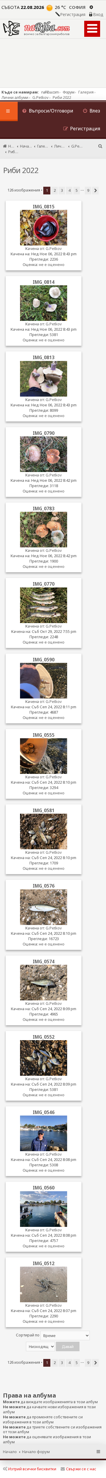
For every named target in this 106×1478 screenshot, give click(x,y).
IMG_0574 (43, 961)
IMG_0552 (43, 1037)
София (77, 7)
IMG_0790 (43, 433)
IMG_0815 (43, 207)
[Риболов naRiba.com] (36, 28)
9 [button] (88, 190)
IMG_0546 (43, 1112)
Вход (98, 14)
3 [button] (62, 190)
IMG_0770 (43, 584)
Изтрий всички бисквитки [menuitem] (32, 1468)
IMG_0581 (43, 810)
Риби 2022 (21, 170)
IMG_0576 (43, 886)
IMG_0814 (43, 282)
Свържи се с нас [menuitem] (81, 1468)
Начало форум (36, 1451)
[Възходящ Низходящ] (53, 1346)
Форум (68, 92)
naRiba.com (50, 92)
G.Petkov (54, 248)
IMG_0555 (43, 735)
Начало (10, 1451)
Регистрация (72, 14)
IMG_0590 (43, 660)
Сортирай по (28, 1335)
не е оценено (51, 264)
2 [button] (55, 190)
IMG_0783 (43, 508)
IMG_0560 (43, 1188)
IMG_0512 (43, 1263)
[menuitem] (48, 111)
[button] (95, 190)
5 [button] (77, 190)
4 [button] (69, 190)
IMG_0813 (43, 357)
